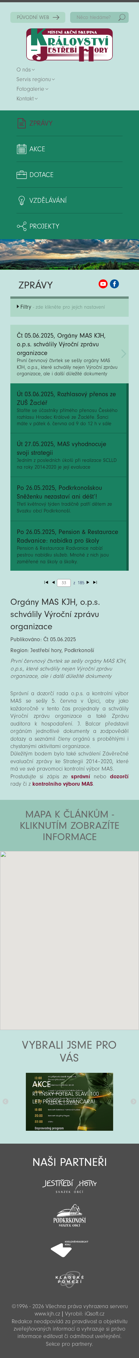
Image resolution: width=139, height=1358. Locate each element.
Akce (37, 149)
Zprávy (40, 123)
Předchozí (5, 1102)
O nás (23, 69)
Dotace (41, 175)
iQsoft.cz (94, 1313)
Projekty (44, 226)
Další (133, 1102)
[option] (69, 1102)
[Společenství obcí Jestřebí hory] (69, 1182)
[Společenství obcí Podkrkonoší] (69, 1213)
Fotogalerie (30, 89)
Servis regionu (33, 79)
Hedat (121, 17)
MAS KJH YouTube (103, 283)
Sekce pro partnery (69, 1344)
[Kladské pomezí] (69, 1276)
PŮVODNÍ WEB (33, 17)
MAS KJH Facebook (114, 283)
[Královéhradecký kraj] (69, 1245)
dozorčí (119, 776)
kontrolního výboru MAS (62, 784)
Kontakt (25, 98)
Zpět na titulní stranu (69, 45)
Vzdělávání (48, 200)
